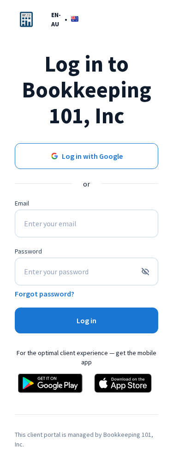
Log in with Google (92, 156)
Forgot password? (44, 293)
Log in (86, 320)
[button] (64, 19)
